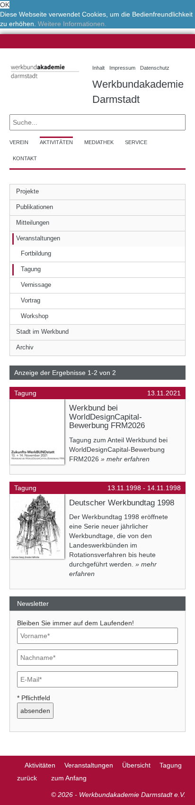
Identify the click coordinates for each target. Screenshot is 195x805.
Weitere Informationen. (72, 23)
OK (4, 5)
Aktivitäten (40, 765)
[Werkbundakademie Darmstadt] (43, 80)
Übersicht (136, 765)
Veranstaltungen (88, 765)
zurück (27, 778)
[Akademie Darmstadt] (12, 765)
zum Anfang (69, 778)
